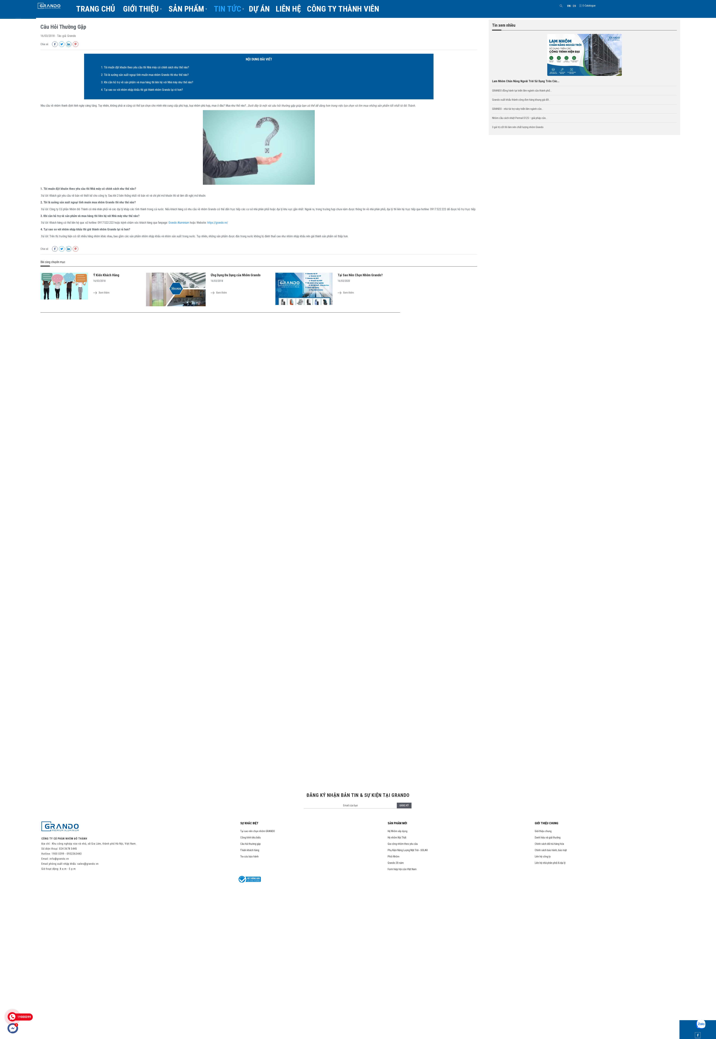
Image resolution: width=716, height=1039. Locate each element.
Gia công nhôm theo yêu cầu (403, 843)
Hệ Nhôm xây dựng (397, 831)
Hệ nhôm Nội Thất (397, 837)
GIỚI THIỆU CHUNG (546, 823)
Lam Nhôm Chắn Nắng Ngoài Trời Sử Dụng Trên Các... (525, 81)
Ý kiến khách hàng (249, 850)
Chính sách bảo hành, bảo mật (551, 850)
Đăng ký (404, 805)
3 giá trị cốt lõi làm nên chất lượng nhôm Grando (518, 127)
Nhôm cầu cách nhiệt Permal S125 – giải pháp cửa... (519, 118)
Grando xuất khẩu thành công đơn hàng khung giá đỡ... (521, 99)
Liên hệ (288, 8)
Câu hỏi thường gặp (250, 843)
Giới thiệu (141, 8)
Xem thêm (104, 292)
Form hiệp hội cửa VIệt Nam (402, 869)
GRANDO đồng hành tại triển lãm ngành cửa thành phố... (522, 90)
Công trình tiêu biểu (250, 837)
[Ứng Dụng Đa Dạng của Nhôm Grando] (176, 290)
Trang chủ (95, 8)
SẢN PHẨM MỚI (397, 823)
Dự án (259, 8)
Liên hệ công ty (543, 856)
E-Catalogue (589, 5)
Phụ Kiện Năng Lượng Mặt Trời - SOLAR (408, 850)
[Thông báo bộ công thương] (249, 881)
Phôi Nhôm (393, 856)
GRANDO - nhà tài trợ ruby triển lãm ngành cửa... (517, 109)
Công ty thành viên (343, 8)
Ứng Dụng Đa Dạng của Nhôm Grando (235, 275)
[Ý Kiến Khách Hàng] (64, 286)
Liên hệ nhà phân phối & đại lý (550, 862)
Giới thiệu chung (543, 831)
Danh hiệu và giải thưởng (547, 837)
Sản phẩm (186, 8)
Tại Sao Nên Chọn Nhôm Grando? (360, 275)
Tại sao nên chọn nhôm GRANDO (257, 831)
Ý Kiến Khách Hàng (106, 275)
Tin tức (227, 8)
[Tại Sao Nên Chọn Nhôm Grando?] (304, 289)
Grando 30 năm (396, 862)
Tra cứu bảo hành (249, 856)
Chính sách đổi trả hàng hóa (549, 843)
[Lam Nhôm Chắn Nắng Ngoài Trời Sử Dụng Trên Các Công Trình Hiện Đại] (584, 74)
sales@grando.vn (88, 863)
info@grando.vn (59, 858)
